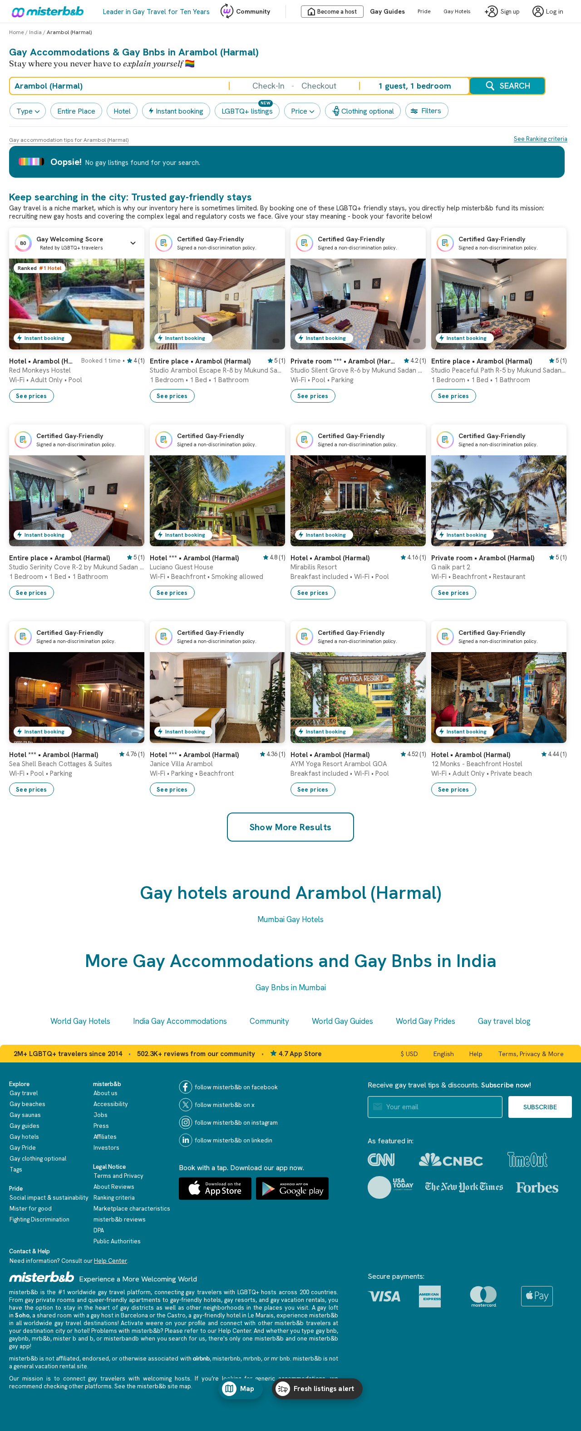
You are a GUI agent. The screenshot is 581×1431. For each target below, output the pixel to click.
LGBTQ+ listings (247, 111)
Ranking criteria (114, 1198)
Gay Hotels (457, 11)
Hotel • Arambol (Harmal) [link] (42, 361)
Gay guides (24, 1126)
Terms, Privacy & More (531, 1054)
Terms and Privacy (118, 1176)
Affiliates (105, 1137)
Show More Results (291, 827)
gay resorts (240, 1300)
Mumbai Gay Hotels (290, 919)
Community (253, 11)
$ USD (409, 1054)
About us (106, 1093)
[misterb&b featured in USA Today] (391, 1187)
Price (299, 111)
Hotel (122, 111)
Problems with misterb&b (125, 1331)
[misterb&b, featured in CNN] (381, 1159)
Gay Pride (23, 1148)
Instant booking (179, 111)
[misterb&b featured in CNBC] (451, 1159)
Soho (22, 1315)
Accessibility (111, 1104)
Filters (431, 110)
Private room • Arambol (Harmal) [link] (482, 558)
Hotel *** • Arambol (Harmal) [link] (194, 558)
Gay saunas (25, 1115)
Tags (16, 1169)
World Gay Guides (342, 1021)
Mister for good (31, 1208)
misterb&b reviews (120, 1219)
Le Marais (261, 1315)
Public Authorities (117, 1241)
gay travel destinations (86, 1323)
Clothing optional (367, 111)
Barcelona (134, 1315)
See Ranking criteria (540, 139)
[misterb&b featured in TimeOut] (527, 1159)
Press (101, 1126)
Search (515, 85)
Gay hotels (24, 1137)
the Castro (171, 1315)
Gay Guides (387, 11)
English (443, 1054)
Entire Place (76, 111)
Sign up (510, 11)
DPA (99, 1230)
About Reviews (114, 1187)
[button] (76, 243)
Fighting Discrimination (39, 1219)
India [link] (35, 32)
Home (16, 32)
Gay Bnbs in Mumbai (291, 987)
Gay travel (24, 1093)
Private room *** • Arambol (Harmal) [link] (344, 361)
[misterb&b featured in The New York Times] (464, 1187)
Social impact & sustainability (49, 1198)
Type (24, 111)
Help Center (110, 1261)
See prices (31, 396)
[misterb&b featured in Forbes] (537, 1187)
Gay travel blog (504, 1021)
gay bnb (326, 1331)
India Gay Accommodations (180, 1021)
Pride (424, 11)
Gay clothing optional (38, 1158)
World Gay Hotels (80, 1021)
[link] (128, 342)
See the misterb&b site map (152, 1386)
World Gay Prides (425, 1021)
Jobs (101, 1115)
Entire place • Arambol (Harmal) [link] (200, 361)
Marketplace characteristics (132, 1208)
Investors (106, 1148)
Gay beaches (27, 1104)
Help (476, 1054)
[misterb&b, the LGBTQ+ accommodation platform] (45, 11)
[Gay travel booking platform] (41, 1276)
